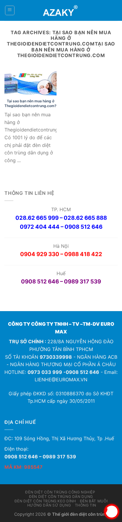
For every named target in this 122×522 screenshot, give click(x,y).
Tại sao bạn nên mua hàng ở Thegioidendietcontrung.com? (30, 103)
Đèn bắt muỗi (93, 501)
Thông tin (86, 505)
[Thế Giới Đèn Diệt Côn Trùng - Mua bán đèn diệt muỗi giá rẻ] (61, 10)
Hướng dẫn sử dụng (49, 505)
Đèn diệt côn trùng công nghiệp (60, 492)
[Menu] (10, 10)
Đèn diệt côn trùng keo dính (45, 501)
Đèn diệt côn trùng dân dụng (61, 496)
